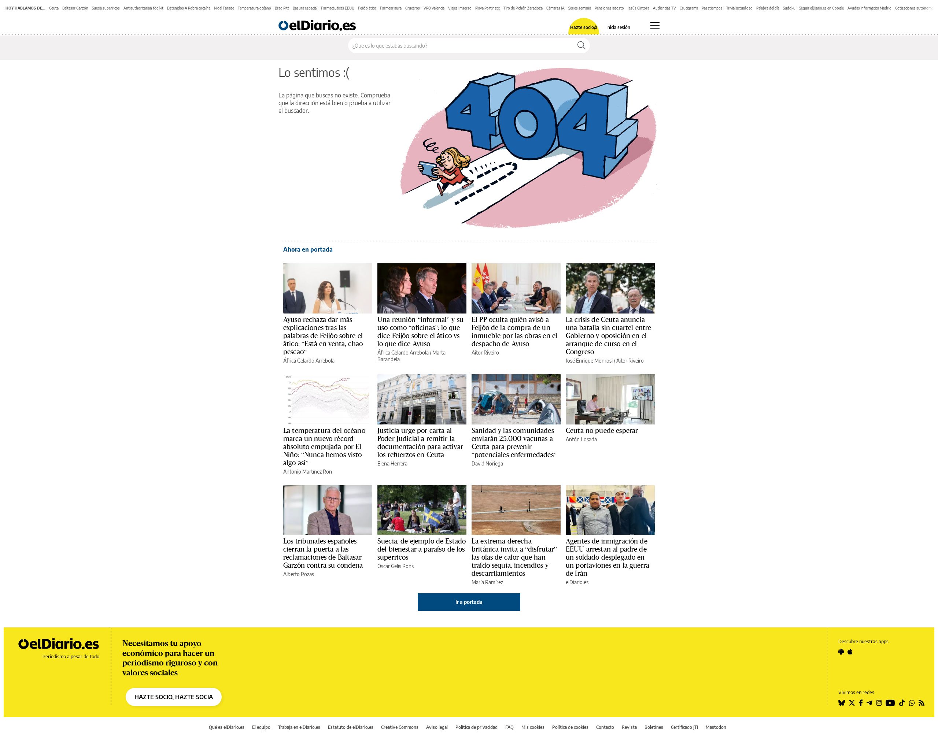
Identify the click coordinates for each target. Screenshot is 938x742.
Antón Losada (581, 439)
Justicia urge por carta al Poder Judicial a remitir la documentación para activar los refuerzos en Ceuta (420, 442)
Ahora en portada (308, 249)
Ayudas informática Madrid (869, 8)
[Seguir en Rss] (921, 703)
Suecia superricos (106, 8)
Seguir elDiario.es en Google (821, 8)
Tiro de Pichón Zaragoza (523, 8)
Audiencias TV (664, 8)
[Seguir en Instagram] (879, 703)
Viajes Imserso (460, 8)
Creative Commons (399, 727)
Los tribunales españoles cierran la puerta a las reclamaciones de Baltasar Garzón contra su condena (323, 553)
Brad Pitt (282, 8)
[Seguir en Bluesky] (841, 703)
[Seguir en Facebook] (861, 703)
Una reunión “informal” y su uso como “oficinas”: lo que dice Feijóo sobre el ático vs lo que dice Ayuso (420, 331)
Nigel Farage (224, 8)
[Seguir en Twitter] (852, 703)
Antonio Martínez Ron (307, 471)
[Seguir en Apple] (850, 651)
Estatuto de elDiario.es (350, 727)
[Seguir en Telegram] (869, 703)
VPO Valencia (434, 8)
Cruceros (412, 8)
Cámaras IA (555, 8)
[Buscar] (581, 45)
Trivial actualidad (739, 8)
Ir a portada (469, 602)
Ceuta (54, 8)
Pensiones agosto (609, 8)
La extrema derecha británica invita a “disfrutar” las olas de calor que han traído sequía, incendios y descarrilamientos (514, 557)
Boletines (654, 727)
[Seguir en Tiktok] (902, 703)
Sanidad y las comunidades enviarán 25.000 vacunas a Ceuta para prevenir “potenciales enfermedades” (514, 442)
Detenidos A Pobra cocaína (188, 8)
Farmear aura (391, 8)
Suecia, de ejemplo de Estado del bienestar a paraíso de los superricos (421, 549)
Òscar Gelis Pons (395, 566)
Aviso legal (437, 727)
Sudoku (789, 8)
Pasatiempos (712, 8)
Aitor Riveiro (485, 352)
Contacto (605, 727)
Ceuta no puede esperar (602, 430)
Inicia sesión (618, 27)
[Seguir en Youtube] (890, 703)
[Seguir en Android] (841, 651)
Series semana (579, 8)
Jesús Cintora (638, 8)
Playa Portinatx (487, 8)
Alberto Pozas (298, 574)
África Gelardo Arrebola (309, 360)
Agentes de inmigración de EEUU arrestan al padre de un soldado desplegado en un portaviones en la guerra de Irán (607, 557)
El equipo (261, 727)
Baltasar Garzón (75, 8)
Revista (629, 727)
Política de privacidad (476, 727)
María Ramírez (487, 582)
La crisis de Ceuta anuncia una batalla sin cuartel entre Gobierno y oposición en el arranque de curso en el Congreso (608, 335)
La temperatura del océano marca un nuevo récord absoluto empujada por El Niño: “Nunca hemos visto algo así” (324, 446)
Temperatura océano (254, 8)
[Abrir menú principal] (655, 25)
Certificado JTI (684, 727)
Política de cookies (570, 727)
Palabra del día (767, 8)
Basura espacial (305, 8)
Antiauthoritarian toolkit (143, 8)
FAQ (509, 727)
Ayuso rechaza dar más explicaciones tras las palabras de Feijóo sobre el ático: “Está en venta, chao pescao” (323, 335)
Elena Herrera (392, 463)
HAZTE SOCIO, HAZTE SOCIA (173, 697)
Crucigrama (689, 8)
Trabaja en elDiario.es (299, 727)
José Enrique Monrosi (589, 360)
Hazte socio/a (584, 27)
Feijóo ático (367, 8)
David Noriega (487, 463)
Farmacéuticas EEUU (337, 8)
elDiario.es (577, 582)
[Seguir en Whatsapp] (912, 703)
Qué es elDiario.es (226, 727)
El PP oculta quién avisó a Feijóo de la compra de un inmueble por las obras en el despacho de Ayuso (514, 331)
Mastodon (716, 727)
